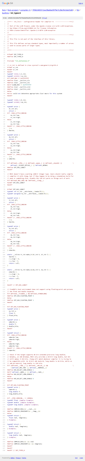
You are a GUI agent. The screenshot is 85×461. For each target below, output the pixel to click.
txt (76, 458)
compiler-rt (25, 10)
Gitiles (12, 458)
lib (78, 10)
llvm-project (13, 10)
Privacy (18, 458)
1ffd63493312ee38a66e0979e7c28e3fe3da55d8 (52, 10)
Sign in (81, 3)
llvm (4, 10)
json (81, 458)
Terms (24, 458)
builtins (5, 13)
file (44, 18)
